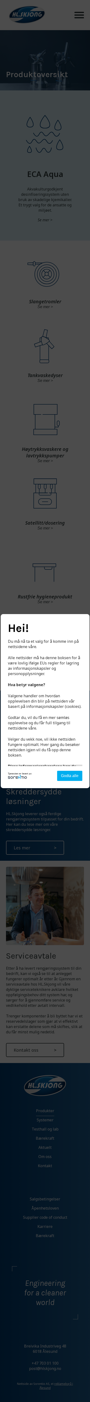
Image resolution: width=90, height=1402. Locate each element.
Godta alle (69, 776)
